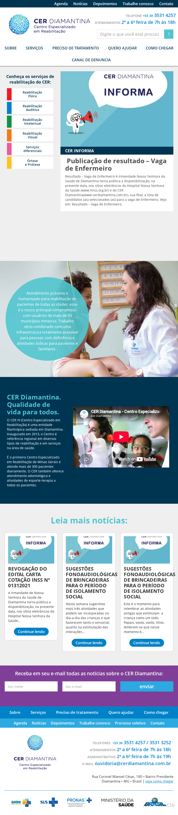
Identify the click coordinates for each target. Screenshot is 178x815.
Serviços (38, 712)
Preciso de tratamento (75, 48)
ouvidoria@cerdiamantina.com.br (133, 763)
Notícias (80, 3)
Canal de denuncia (91, 59)
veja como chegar (159, 781)
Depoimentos (105, 3)
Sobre (15, 712)
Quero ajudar (122, 48)
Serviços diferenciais (32, 149)
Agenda (61, 3)
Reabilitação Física (32, 94)
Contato (166, 3)
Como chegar (159, 48)
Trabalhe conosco (138, 3)
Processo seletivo (130, 723)
